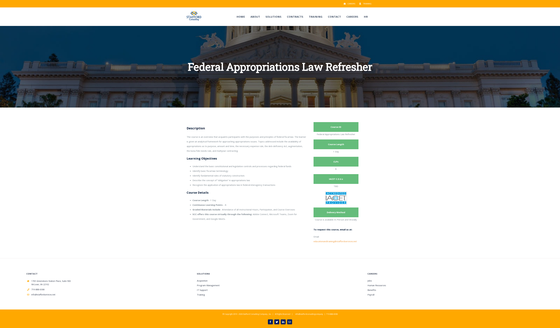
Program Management (208, 285)
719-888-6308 (37, 289)
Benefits (372, 290)
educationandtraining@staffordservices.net (335, 241)
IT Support (202, 290)
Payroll (371, 294)
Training (201, 294)
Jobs (370, 280)
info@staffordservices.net (43, 294)
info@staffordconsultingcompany (309, 314)
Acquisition (202, 280)
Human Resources (377, 285)
